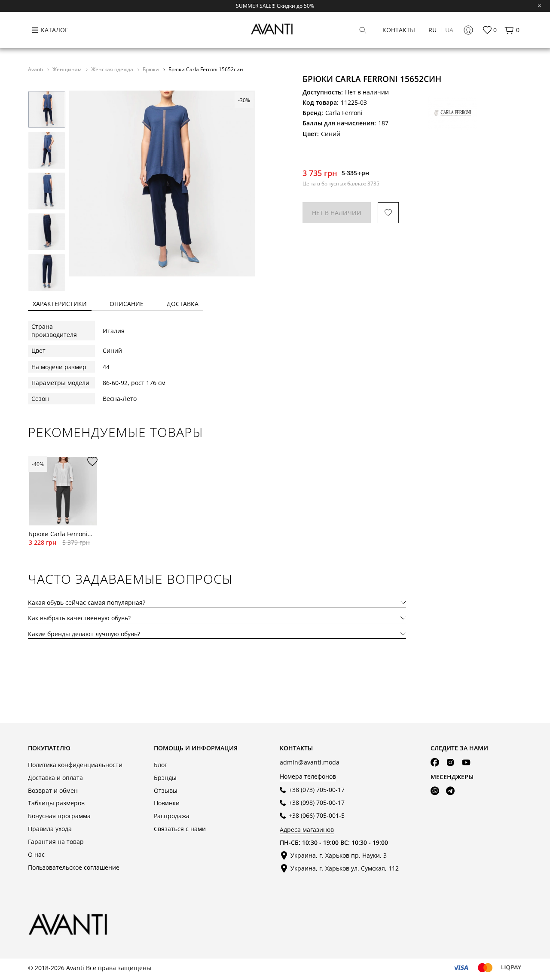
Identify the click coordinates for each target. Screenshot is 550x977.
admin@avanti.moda (309, 762)
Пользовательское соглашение (73, 867)
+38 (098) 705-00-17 (317, 802)
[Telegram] (450, 791)
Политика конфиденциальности (75, 765)
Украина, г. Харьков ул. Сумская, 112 (344, 868)
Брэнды (165, 778)
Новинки (167, 803)
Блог (160, 765)
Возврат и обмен (53, 790)
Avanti (36, 69)
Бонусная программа (59, 816)
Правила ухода (50, 829)
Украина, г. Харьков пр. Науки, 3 (338, 855)
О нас (36, 854)
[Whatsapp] (435, 791)
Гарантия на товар (56, 841)
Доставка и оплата (55, 778)
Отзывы (165, 790)
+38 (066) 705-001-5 (317, 815)
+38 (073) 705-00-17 (317, 790)
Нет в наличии (336, 213)
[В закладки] (388, 212)
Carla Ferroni (344, 113)
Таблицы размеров (56, 803)
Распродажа (171, 816)
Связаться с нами (180, 829)
